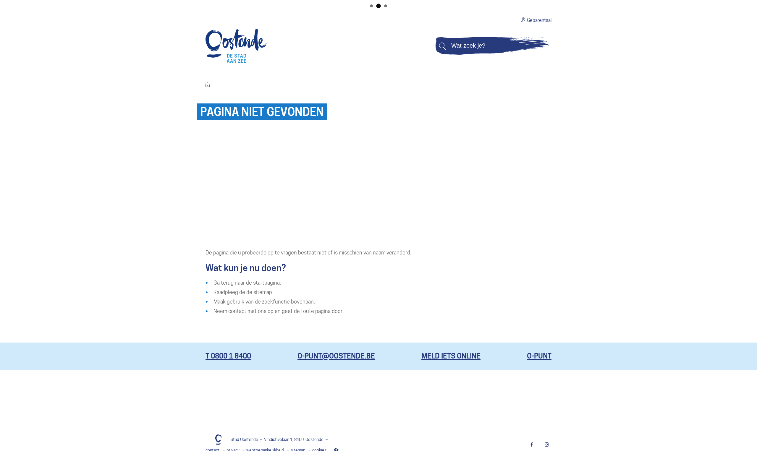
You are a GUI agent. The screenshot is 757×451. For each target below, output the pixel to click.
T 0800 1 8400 (228, 356)
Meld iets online (451, 356)
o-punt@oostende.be (336, 356)
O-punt (539, 356)
